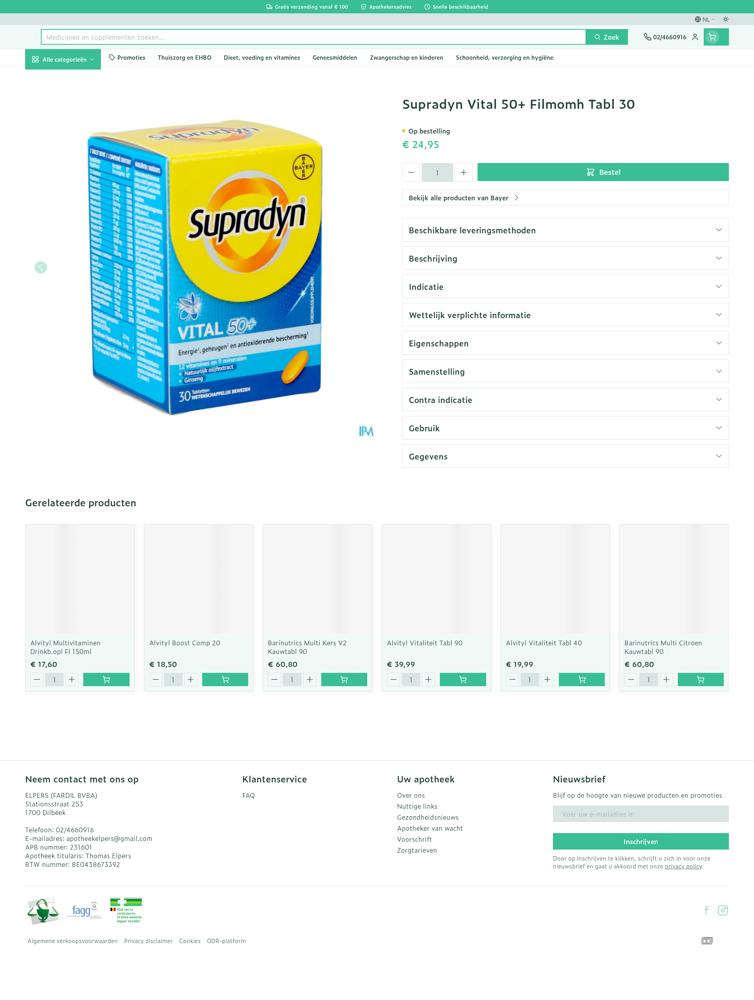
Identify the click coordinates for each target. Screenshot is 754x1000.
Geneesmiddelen (75, 278)
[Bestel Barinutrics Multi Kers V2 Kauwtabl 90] (344, 679)
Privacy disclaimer (148, 941)
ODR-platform (226, 941)
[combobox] (313, 37)
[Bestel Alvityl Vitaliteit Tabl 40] (582, 679)
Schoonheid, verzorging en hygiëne (75, 105)
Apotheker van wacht (430, 828)
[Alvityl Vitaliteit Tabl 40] (555, 579)
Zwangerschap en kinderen (75, 166)
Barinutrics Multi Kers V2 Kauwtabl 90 (307, 647)
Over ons (411, 795)
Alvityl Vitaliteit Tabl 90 (425, 642)
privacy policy (683, 866)
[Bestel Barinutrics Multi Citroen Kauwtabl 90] (701, 679)
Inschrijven (641, 841)
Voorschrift (414, 839)
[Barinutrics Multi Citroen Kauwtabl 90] (674, 579)
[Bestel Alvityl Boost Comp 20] (225, 679)
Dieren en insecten (75, 256)
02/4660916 (75, 829)
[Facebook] (706, 910)
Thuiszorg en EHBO (75, 235)
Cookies (190, 941)
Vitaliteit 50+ (75, 191)
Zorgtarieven (417, 850)
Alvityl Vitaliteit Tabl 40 (544, 642)
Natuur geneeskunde (75, 213)
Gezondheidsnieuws (428, 817)
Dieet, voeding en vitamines (75, 138)
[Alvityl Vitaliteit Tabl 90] (436, 579)
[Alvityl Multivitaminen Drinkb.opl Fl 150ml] (80, 579)
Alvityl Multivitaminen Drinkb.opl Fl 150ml (65, 647)
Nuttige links (417, 806)
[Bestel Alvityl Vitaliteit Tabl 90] (463, 679)
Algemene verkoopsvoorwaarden (72, 941)
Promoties (47, 77)
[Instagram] (723, 910)
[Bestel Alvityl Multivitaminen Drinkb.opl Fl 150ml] (106, 679)
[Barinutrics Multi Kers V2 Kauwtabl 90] (317, 579)
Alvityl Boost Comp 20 (184, 642)
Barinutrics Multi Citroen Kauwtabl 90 (663, 647)
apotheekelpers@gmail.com (109, 838)
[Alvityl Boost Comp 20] (199, 579)
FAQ (248, 795)
